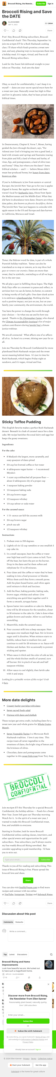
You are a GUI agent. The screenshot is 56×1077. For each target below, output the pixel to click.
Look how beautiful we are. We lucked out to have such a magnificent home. (21, 969)
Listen (50, 23)
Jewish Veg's (35, 325)
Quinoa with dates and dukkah (22, 715)
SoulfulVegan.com (28, 887)
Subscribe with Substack (30, 1031)
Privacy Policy (28, 1042)
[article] (28, 969)
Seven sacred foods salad (18, 710)
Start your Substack (21, 1065)
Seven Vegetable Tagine (18, 734)
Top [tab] (5, 954)
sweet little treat (30, 756)
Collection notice (45, 1058)
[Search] (51, 954)
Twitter (29, 894)
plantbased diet (24, 298)
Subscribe (41, 3)
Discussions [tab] (22, 954)
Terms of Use (41, 1037)
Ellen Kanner (13, 22)
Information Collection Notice (32, 1039)
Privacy (26, 1058)
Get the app (41, 1065)
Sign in (50, 3)
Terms (33, 1058)
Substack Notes (45, 894)
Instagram (19, 894)
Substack (15, 1071)
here (6, 683)
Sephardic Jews (25, 193)
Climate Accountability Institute (21, 321)
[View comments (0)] (13, 30)
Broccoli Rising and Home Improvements (16, 963)
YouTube (8, 894)
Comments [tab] (8, 922)
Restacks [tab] (19, 922)
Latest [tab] (12, 954)
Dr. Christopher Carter (31, 318)
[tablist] (13, 922)
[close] (48, 984)
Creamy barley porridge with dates (23, 706)
